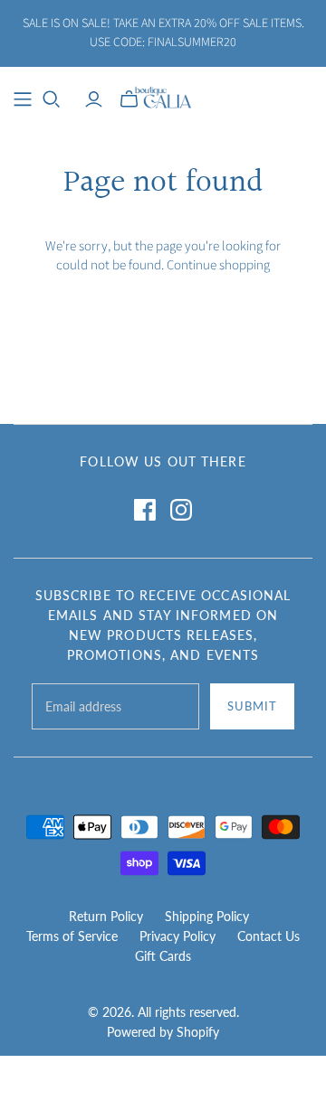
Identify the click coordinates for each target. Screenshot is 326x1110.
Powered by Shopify (163, 1031)
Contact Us (268, 936)
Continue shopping (218, 265)
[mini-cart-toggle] (129, 99)
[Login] (93, 99)
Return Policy (106, 916)
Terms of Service (72, 936)
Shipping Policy (207, 916)
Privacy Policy (177, 936)
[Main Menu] (23, 99)
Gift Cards (163, 956)
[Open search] (52, 99)
